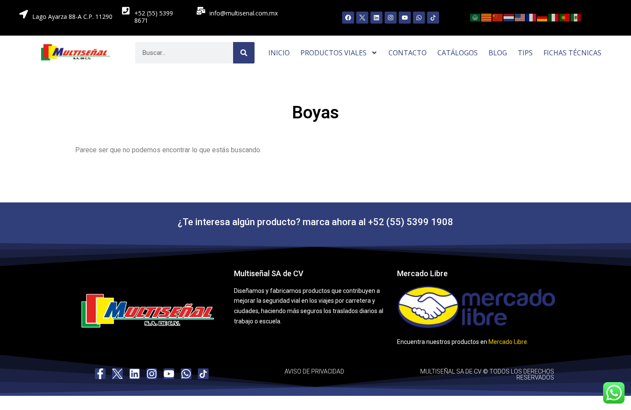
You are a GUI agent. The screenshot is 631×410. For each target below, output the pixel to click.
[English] (520, 16)
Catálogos (457, 52)
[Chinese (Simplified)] (498, 16)
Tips (525, 52)
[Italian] (553, 16)
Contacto (407, 52)
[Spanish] (576, 16)
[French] (531, 16)
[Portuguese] (564, 16)
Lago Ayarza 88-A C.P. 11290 (72, 16)
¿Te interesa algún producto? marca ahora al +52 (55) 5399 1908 (315, 222)
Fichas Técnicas (572, 52)
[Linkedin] (376, 18)
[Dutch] (509, 16)
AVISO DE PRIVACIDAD (314, 371)
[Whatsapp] (419, 18)
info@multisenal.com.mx (243, 13)
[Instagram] (391, 18)
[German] (542, 16)
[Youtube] (405, 18)
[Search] (244, 52)
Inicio (279, 52)
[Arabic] (475, 16)
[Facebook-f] (100, 373)
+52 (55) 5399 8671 (153, 16)
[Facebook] (348, 18)
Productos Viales (333, 52)
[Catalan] (486, 16)
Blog (497, 52)
